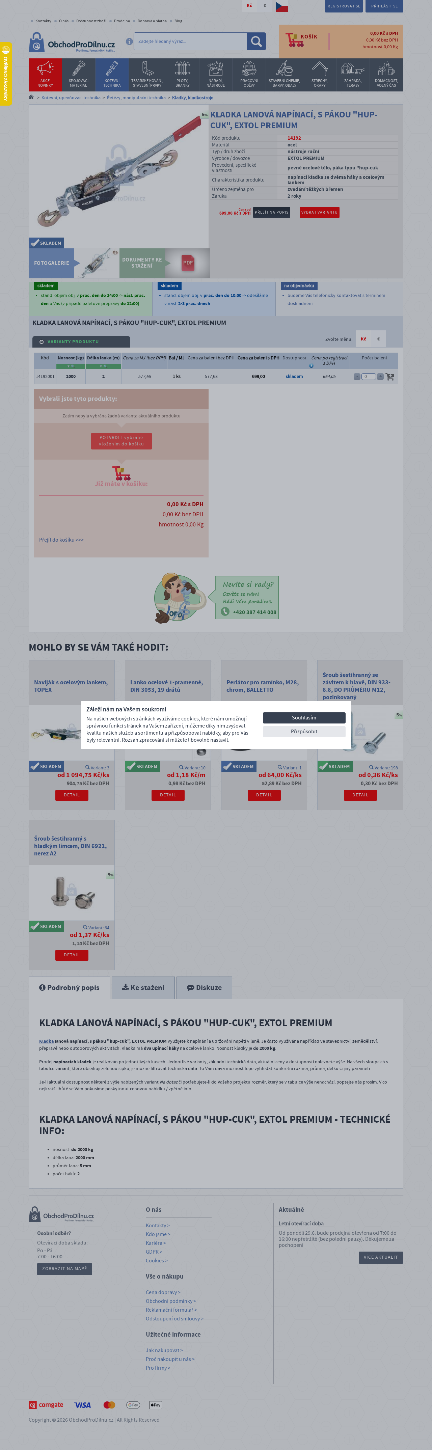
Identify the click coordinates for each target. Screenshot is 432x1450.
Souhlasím (304, 717)
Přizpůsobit (304, 731)
